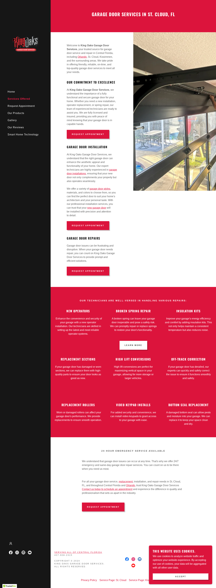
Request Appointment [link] (21, 106)
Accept (180, 576)
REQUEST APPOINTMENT (88, 134)
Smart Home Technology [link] (23, 134)
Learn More (133, 345)
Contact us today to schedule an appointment (107, 489)
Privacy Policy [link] (89, 580)
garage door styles (99, 188)
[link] (25, 44)
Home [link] (11, 91)
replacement (126, 481)
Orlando (82, 56)
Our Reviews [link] (16, 127)
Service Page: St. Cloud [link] (112, 580)
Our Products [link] (16, 113)
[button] (11, 543)
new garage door (96, 207)
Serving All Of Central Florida (78, 552)
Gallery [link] (12, 120)
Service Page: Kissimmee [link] (143, 580)
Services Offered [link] (19, 98)
